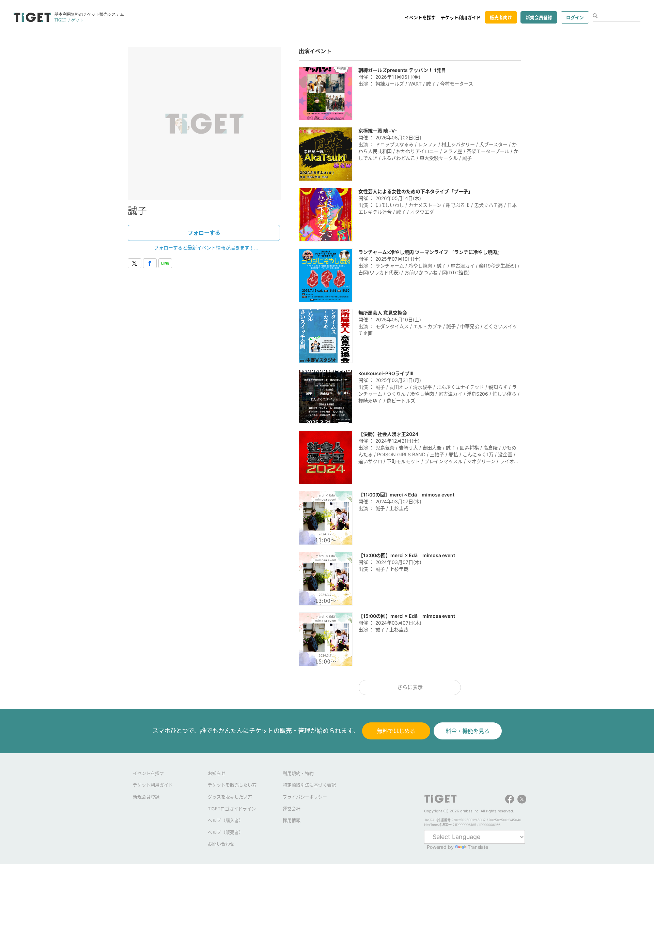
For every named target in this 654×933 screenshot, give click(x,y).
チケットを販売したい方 (232, 784)
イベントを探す (420, 17)
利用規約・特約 (298, 773)
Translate (478, 847)
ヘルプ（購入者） (225, 820)
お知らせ (216, 773)
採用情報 (291, 820)
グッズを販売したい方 (230, 796)
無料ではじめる (396, 731)
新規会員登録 (539, 17)
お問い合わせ (221, 843)
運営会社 (291, 808)
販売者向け (501, 17)
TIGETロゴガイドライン (232, 808)
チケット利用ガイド (461, 17)
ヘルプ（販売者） (225, 832)
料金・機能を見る (467, 731)
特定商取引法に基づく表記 (309, 784)
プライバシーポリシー (305, 796)
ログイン (575, 17)
